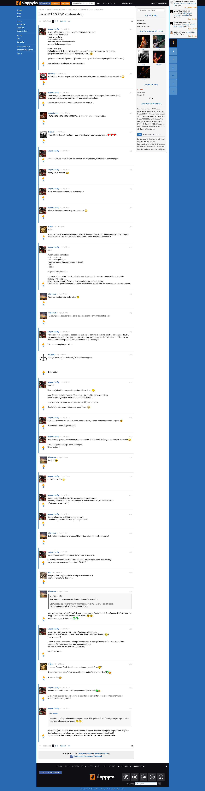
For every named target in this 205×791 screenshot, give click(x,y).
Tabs (149, 134)
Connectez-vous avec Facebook (88, 756)
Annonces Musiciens (25, 50)
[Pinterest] (161, 777)
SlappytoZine (22, 31)
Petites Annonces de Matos (56, 10)
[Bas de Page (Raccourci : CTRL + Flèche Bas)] (173, 91)
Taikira (176, 2)
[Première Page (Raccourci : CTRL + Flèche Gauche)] (173, 75)
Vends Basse (72, 10)
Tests (19, 17)
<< (40, 21)
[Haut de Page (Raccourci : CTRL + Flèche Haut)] (173, 83)
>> (69, 21)
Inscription (65, 3)
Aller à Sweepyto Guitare (159, 3)
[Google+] (152, 777)
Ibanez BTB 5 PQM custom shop (91, 10)
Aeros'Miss (178, 11)
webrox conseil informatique (107, 789)
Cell (175, 32)
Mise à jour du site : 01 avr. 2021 (89, 789)
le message (190, 32)
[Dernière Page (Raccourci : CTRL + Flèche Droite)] (173, 67)
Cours (19, 21)
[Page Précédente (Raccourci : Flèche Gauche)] (173, 59)
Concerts (20, 42)
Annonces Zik (139, 766)
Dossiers (20, 28)
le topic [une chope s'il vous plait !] (183, 14)
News (19, 14)
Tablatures (21, 25)
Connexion (46, 3)
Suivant (63, 21)
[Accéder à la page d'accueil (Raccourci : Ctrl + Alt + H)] (27, 4)
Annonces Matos (23, 47)
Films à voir (120, 789)
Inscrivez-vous (85, 753)
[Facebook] (126, 777)
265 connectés (127, 3)
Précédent (47, 21)
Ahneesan (54, 713)
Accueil (19, 10)
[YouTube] (143, 777)
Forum (19, 36)
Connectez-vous (100, 753)
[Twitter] (134, 777)
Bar (18, 39)
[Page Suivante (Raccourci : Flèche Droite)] (173, 51)
